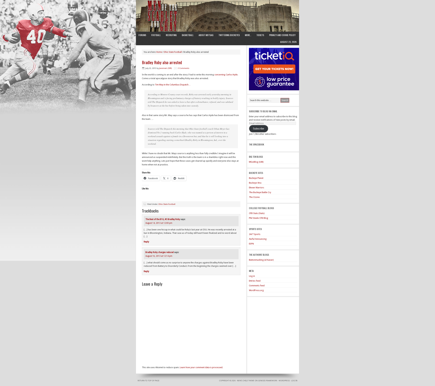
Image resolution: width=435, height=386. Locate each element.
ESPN (251, 243)
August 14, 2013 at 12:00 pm (158, 223)
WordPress (284, 381)
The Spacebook (256, 144)
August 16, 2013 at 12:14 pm (158, 256)
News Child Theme (245, 381)
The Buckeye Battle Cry (260, 192)
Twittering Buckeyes (229, 35)
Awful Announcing (258, 239)
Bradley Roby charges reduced (159, 252)
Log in (252, 276)
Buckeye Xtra (255, 183)
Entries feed (254, 281)
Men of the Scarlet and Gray (217, 9)
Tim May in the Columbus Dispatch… (173, 84)
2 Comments (183, 68)
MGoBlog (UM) (256, 162)
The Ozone (254, 197)
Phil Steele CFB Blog (258, 218)
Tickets (260, 35)
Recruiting (171, 35)
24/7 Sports (254, 234)
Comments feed (257, 285)
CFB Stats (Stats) (257, 213)
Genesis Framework (267, 381)
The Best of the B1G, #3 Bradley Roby (162, 219)
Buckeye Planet (256, 178)
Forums (142, 35)
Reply (146, 241)
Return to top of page (148, 381)
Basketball (188, 35)
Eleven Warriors (256, 187)
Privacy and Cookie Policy (282, 35)
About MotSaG (206, 35)
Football (156, 35)
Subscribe (258, 128)
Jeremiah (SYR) (165, 68)
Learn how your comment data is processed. (201, 367)
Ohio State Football (166, 204)
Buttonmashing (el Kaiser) (261, 260)
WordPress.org (256, 290)
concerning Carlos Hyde (226, 74)
